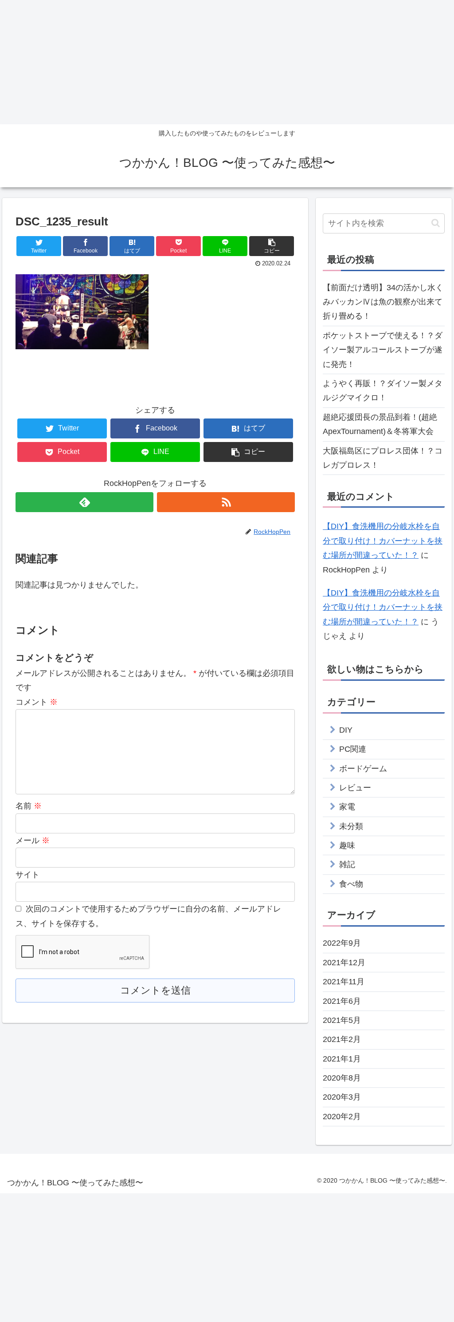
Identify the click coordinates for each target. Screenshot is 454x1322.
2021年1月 (342, 1058)
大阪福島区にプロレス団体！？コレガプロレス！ (382, 458)
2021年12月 (344, 962)
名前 (29, 805)
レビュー (355, 787)
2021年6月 (342, 1001)
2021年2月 (342, 1039)
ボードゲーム (363, 768)
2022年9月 (342, 943)
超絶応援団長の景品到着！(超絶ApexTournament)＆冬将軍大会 (380, 424)
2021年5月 (342, 1020)
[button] (435, 223)
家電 (347, 806)
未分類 (351, 826)
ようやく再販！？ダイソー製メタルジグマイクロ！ (382, 390)
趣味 (347, 845)
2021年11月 (343, 981)
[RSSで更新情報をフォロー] (226, 502)
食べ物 (351, 884)
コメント (37, 702)
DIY (345, 730)
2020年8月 (342, 1077)
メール (33, 840)
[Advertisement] (227, 62)
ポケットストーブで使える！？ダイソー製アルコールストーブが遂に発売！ (382, 350)
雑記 (347, 864)
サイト (27, 874)
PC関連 (352, 749)
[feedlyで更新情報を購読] (84, 502)
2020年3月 (342, 1097)
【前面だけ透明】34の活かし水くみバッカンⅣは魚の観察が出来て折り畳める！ (383, 302)
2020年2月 (342, 1116)
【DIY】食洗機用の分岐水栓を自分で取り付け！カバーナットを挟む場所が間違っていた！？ (382, 541)
